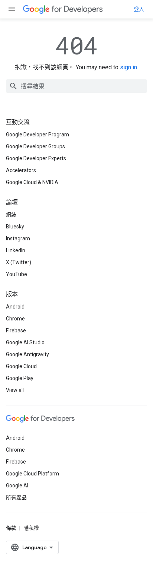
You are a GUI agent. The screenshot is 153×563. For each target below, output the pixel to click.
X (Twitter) (18, 262)
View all (15, 390)
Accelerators (21, 170)
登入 (139, 9)
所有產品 (16, 497)
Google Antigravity (27, 354)
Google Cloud (21, 366)
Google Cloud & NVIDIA (32, 182)
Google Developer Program (37, 134)
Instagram (18, 238)
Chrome (15, 319)
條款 (11, 528)
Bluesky (15, 227)
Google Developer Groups (35, 146)
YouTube (16, 274)
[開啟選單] (11, 9)
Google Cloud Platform (32, 474)
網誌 (11, 215)
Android (15, 307)
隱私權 (31, 528)
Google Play (19, 378)
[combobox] (76, 86)
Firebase (16, 330)
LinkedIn (15, 250)
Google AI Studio (25, 342)
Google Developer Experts (36, 158)
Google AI (17, 485)
